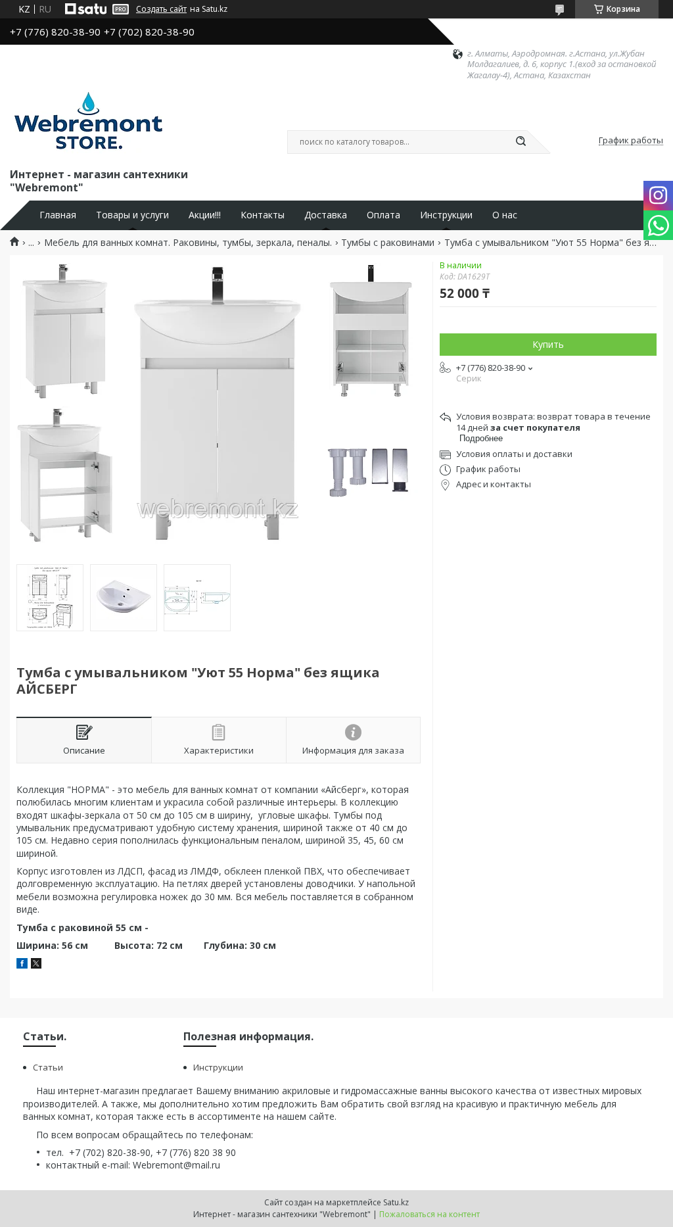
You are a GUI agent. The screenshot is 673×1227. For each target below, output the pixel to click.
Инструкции (446, 215)
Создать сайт (161, 9)
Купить (548, 344)
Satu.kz (396, 1202)
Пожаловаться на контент (429, 1214)
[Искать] (520, 142)
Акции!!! (205, 215)
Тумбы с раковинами (387, 243)
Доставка (325, 215)
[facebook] (22, 965)
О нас (504, 215)
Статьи (48, 1067)
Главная (57, 215)
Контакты (263, 215)
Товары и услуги (132, 215)
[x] (36, 965)
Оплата (383, 215)
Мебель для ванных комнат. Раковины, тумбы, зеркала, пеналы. (188, 243)
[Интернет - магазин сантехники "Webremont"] (88, 123)
